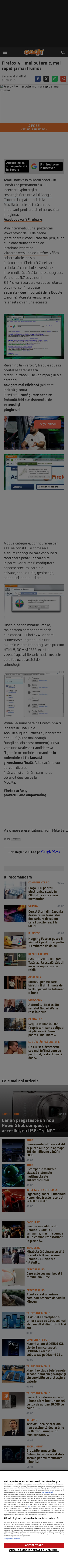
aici (29, 1506)
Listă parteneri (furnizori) (12, 1538)
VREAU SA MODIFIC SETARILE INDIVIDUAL (34, 1550)
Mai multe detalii (47, 1492)
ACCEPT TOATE (34, 1545)
